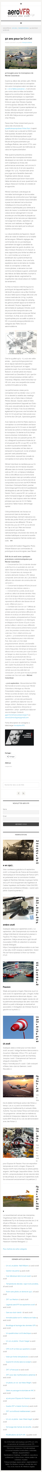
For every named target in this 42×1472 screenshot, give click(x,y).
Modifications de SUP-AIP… (16, 1435)
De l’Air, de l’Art (37, 1135)
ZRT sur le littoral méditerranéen (18, 1411)
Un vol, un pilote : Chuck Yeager (17, 1341)
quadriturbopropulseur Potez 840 (17, 128)
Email (5, 816)
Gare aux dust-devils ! (14, 1312)
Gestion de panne (12, 1271)
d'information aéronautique (16, 1442)
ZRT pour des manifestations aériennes (20, 1375)
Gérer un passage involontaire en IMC (20, 1391)
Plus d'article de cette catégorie (15, 1249)
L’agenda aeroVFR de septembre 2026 (20, 1305)
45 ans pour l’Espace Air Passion (18, 1398)
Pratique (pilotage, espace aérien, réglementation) (20, 1462)
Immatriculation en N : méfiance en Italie (21, 1318)
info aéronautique (29, 1448)
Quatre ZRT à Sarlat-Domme (17, 1406)
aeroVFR (21, 12)
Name (5, 809)
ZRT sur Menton (12, 1299)
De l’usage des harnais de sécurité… (19, 1427)
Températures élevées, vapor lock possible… (22, 1284)
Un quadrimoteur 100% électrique (18, 1333)
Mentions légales (29, 1466)
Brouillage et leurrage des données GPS (21, 1325)
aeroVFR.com (29, 1442)
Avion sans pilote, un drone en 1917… (19, 1292)
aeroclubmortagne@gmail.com (17, 717)
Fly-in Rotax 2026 (37, 1083)
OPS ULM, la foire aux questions (18, 1349)
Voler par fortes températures (17, 1357)
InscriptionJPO (19, 725)
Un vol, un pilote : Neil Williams (17, 1266)
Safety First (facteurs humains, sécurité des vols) (21, 1464)
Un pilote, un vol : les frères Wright (18, 1383)
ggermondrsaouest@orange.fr (16, 715)
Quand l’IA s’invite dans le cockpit (18, 1362)
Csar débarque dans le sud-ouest (18, 1276)
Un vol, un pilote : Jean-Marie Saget (19, 1419)
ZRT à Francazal (12, 1370)
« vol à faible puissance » (16, 89)
